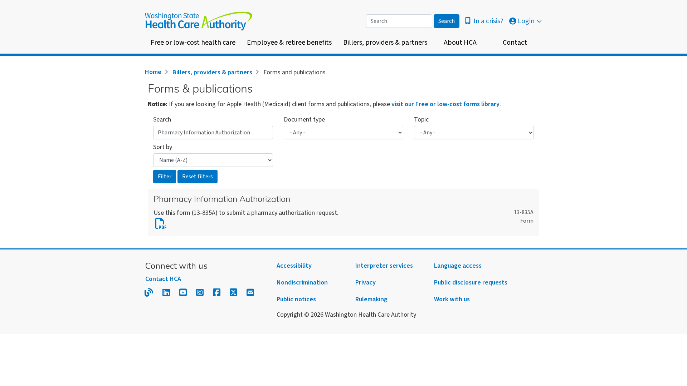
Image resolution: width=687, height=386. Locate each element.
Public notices (296, 299)
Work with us (452, 299)
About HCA (460, 43)
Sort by (162, 147)
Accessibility (294, 265)
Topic (421, 119)
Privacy (365, 282)
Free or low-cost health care (193, 43)
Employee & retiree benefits (289, 43)
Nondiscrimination (302, 282)
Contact (515, 43)
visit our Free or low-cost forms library (445, 104)
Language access (458, 265)
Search (162, 119)
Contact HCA (163, 278)
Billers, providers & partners (385, 43)
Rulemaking (371, 299)
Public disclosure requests (470, 282)
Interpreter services (384, 265)
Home (153, 72)
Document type (304, 119)
